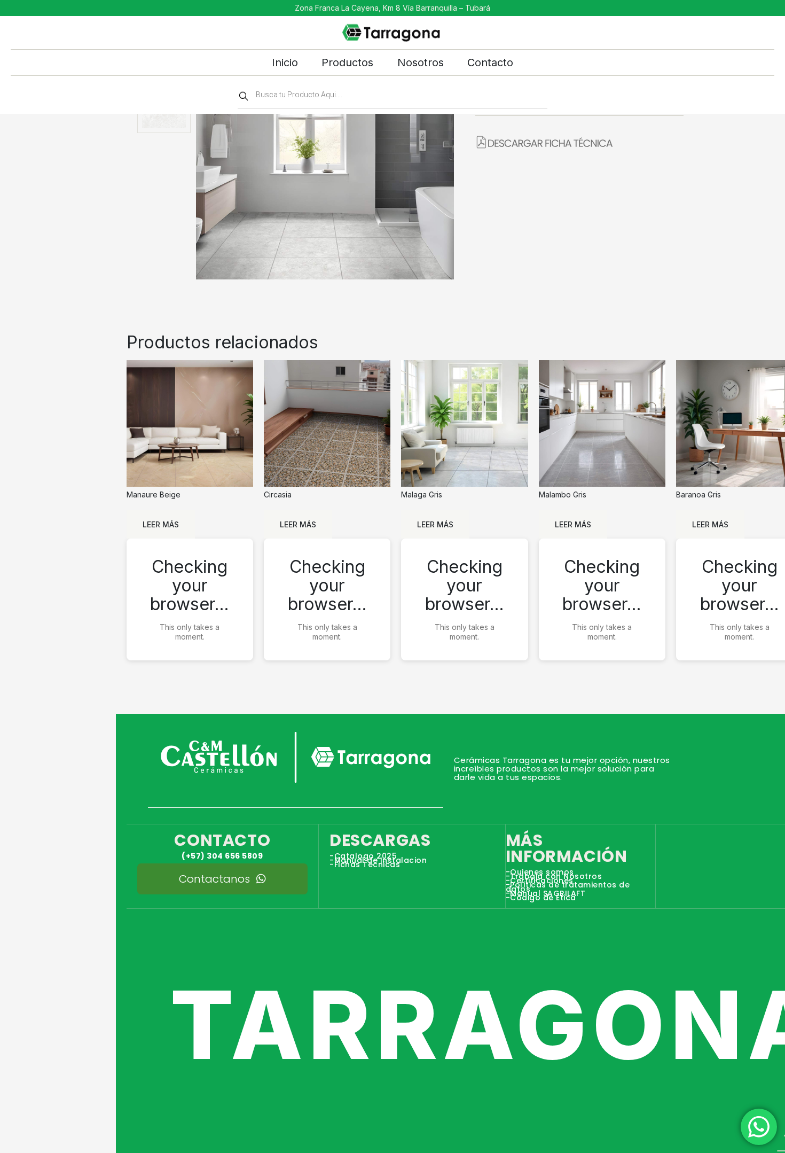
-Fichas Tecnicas (364, 864)
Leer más (161, 524)
